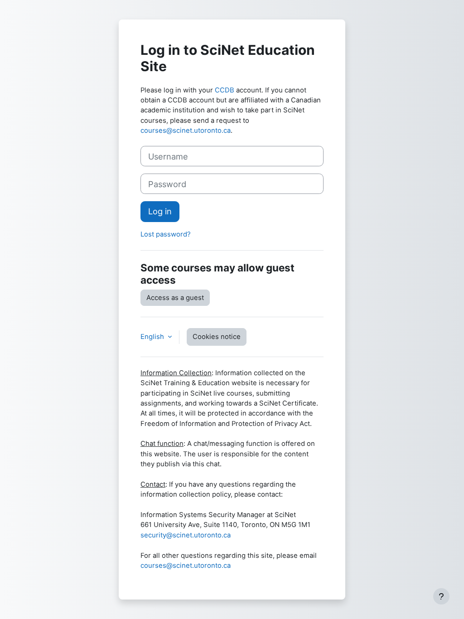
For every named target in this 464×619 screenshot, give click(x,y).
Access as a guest (175, 298)
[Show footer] (441, 596)
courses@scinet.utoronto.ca (185, 130)
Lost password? (165, 234)
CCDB (224, 90)
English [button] (153, 337)
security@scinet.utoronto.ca (185, 535)
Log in (160, 211)
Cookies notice (217, 337)
